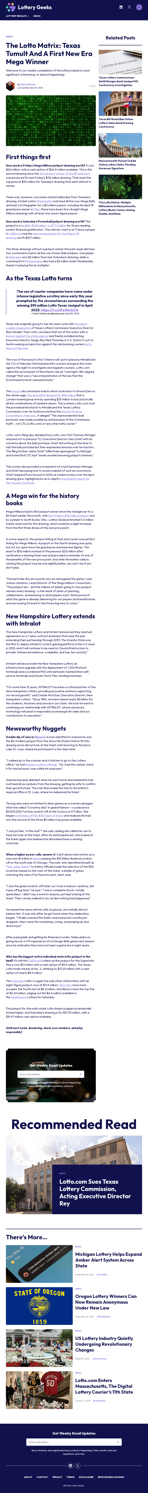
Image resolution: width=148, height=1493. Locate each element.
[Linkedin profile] (122, 7)
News (37, 16)
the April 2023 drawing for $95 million (51, 395)
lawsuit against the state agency (27, 336)
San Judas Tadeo (18, 866)
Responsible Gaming (111, 1477)
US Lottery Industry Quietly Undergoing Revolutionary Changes (104, 1344)
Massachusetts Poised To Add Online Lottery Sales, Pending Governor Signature (117, 164)
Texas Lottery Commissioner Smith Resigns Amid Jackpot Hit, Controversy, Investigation (119, 81)
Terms (71, 1477)
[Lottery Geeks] (29, 7)
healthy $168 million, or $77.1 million (43, 225)
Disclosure (86, 1477)
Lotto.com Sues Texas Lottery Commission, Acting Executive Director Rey (95, 1192)
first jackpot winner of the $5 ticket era (64, 173)
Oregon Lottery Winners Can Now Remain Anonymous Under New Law (106, 1302)
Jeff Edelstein (104, 1316)
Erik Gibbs (102, 1274)
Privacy (57, 1477)
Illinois (37, 858)
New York (65, 985)
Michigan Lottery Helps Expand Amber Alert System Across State (108, 1260)
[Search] (139, 7)
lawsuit (16, 391)
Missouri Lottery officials (41, 764)
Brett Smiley (99, 1400)
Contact (42, 1477)
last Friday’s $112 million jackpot (68, 515)
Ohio (37, 209)
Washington (44, 201)
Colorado (18, 981)
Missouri (40, 737)
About (28, 1477)
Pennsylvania (33, 261)
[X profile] (130, 7)
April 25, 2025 (72, 313)
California (15, 233)
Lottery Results (16, 16)
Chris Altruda (28, 84)
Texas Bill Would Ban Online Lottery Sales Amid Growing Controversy (116, 122)
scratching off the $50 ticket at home (39, 815)
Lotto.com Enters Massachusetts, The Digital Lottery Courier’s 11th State (104, 1386)
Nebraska (15, 257)
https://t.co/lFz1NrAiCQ (59, 310)
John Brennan (99, 1358)
